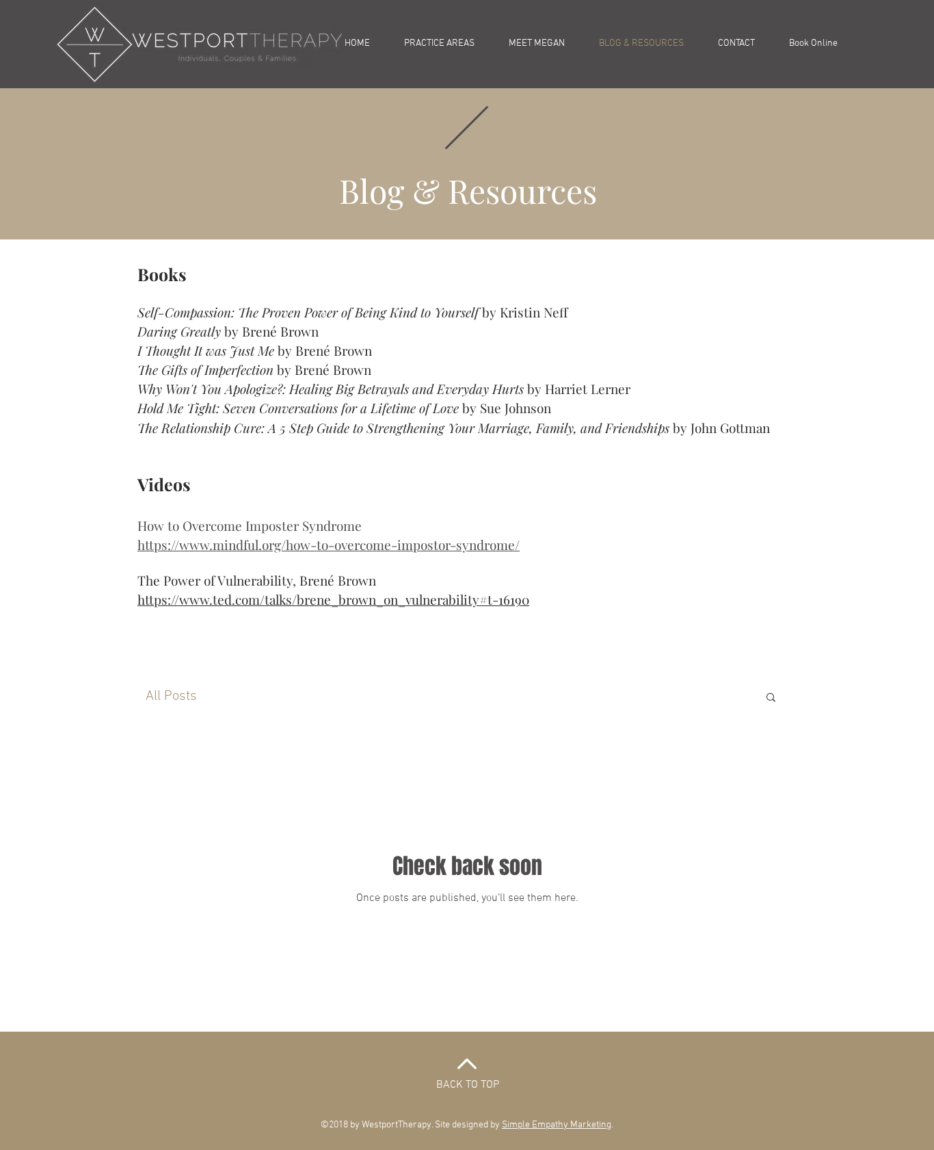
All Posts (171, 696)
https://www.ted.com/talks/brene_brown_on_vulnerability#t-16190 (333, 599)
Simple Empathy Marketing (556, 1125)
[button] (770, 698)
